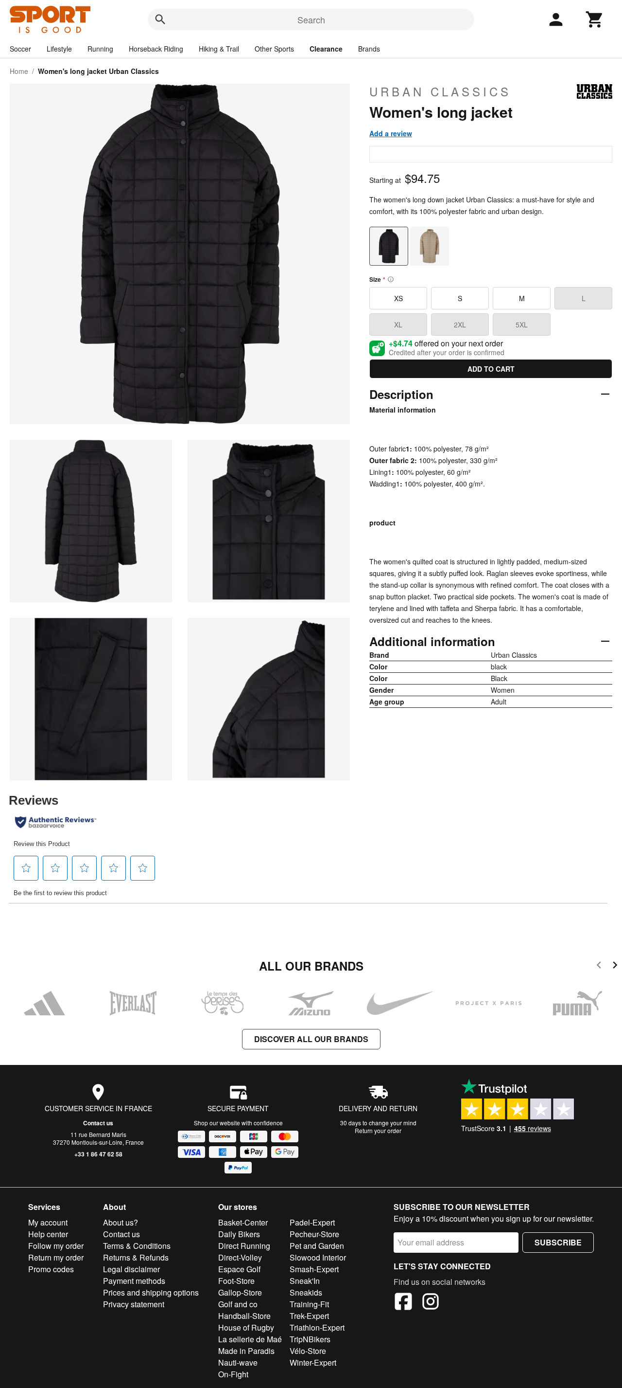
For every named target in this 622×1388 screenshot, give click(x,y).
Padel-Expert (312, 1222)
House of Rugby (246, 1327)
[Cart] (595, 19)
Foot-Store (236, 1280)
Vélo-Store (308, 1350)
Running (100, 49)
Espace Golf (239, 1269)
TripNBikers (310, 1339)
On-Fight (233, 1374)
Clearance (326, 49)
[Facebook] (403, 1303)
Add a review (390, 133)
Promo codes (51, 1269)
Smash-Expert (314, 1269)
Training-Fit (309, 1304)
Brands (369, 49)
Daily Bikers (239, 1234)
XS (398, 298)
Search (311, 19)
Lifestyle (59, 49)
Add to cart (491, 369)
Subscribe (558, 1242)
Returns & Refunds (136, 1257)
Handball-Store (244, 1315)
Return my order (56, 1257)
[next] (615, 966)
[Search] (160, 19)
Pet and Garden (317, 1245)
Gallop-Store (240, 1292)
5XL (522, 324)
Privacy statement (133, 1304)
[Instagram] (430, 1303)
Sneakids (306, 1292)
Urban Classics (440, 91)
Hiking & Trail (219, 49)
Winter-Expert (313, 1362)
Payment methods (134, 1280)
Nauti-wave (238, 1362)
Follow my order (56, 1245)
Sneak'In (305, 1280)
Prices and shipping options (151, 1292)
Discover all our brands (311, 1039)
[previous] (599, 966)
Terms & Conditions (137, 1245)
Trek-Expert (309, 1315)
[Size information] (390, 279)
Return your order (378, 1130)
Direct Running (244, 1245)
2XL (460, 324)
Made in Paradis (246, 1350)
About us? (120, 1222)
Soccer (20, 49)
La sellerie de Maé (250, 1339)
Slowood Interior (318, 1257)
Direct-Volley (240, 1257)
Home (19, 71)
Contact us (98, 1123)
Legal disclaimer (131, 1269)
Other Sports (274, 49)
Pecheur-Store (314, 1234)
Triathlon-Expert (317, 1327)
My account (48, 1222)
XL (398, 324)
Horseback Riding (156, 49)
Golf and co (238, 1304)
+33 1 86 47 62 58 (98, 1154)
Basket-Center (243, 1222)
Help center (48, 1234)
